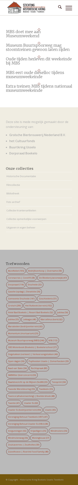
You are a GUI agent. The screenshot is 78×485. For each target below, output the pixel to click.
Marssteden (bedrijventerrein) (25, 326)
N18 (52, 340)
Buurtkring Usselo (22, 147)
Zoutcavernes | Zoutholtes (23, 444)
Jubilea (62, 312)
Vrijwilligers (38, 430)
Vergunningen (17, 430)
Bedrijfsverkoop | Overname (45, 270)
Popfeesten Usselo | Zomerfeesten (49, 361)
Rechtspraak (39, 368)
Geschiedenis (48, 298)
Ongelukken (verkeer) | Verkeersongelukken (33, 354)
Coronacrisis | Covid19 (21, 277)
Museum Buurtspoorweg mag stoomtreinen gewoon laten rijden (38, 47)
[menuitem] (58, 7)
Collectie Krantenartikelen (21, 210)
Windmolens (59, 430)
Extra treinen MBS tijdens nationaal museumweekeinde (39, 88)
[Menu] (67, 7)
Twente (14, 403)
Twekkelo (46, 389)
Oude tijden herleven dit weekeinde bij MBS (39, 61)
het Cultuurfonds (22, 141)
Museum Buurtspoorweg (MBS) (26, 340)
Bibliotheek (12, 193)
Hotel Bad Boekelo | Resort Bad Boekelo (30, 312)
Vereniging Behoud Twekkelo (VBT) (28, 416)
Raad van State (17, 368)
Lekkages (29, 319)
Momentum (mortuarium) (23, 333)
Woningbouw (40, 437)
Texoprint (59, 382)
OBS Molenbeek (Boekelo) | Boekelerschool (32, 347)
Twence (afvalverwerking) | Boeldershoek (31, 396)
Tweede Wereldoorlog (21, 389)
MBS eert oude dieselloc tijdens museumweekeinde (35, 74)
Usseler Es (31, 403)
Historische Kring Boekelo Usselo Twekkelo (42, 479)
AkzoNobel (16, 270)
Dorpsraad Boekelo (23, 153)
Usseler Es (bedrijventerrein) (24, 409)
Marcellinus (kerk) (51, 319)
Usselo (50, 409)
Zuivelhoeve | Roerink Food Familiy (28, 451)
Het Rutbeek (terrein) (38, 305)
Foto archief (13, 202)
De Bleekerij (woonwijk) (53, 277)
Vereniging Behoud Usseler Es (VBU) (28, 423)
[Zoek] (58, 7)
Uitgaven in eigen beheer (20, 227)
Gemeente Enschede (21, 298)
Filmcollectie (13, 185)
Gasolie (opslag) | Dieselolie (24, 291)
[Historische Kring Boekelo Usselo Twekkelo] (32, 7)
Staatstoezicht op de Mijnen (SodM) (28, 382)
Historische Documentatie (21, 176)
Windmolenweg (18, 437)
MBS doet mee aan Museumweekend (23, 33)
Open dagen (16, 361)
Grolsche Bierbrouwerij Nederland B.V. (37, 135)
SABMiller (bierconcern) (22, 375)
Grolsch (14, 305)
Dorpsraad (16, 284)
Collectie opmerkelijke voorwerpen (26, 219)
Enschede (35, 284)
